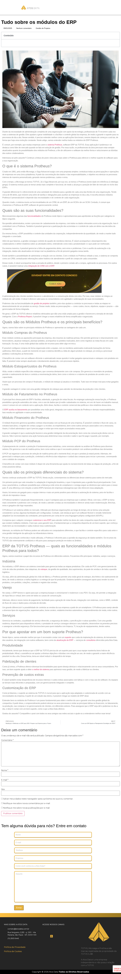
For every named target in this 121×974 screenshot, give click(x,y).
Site (3, 789)
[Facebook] (45, 930)
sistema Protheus (55, 145)
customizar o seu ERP (42, 520)
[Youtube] (45, 936)
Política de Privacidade (15, 947)
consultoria (90, 640)
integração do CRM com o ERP (41, 266)
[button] (116, 35)
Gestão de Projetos (43, 28)
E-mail (4, 780)
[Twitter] (51, 930)
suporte (68, 637)
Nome (4, 770)
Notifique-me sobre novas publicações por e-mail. (26, 808)
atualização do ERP (64, 640)
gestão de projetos (41, 303)
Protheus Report (25, 317)
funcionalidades (34, 216)
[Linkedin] (58, 930)
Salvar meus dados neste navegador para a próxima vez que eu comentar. (38, 799)
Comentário (7, 740)
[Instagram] (64, 930)
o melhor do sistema (40, 669)
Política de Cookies (13, 951)
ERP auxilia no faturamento (15, 410)
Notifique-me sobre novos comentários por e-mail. (26, 803)
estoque (44, 569)
